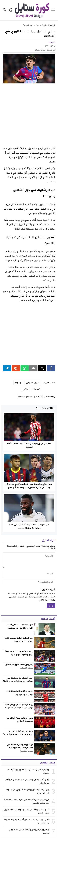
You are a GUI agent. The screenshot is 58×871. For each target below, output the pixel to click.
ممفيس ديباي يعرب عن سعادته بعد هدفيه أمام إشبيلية (29, 445)
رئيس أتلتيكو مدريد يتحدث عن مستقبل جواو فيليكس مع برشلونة (18, 679)
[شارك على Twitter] (42, 368)
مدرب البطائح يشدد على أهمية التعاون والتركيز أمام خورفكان (19, 626)
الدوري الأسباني (33, 382)
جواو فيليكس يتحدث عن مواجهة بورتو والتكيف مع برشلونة (19, 653)
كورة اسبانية (28, 25)
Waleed (52, 42)
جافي (25, 389)
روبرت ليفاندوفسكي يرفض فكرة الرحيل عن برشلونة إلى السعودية (19, 706)
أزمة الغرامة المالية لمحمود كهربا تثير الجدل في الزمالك (18, 639)
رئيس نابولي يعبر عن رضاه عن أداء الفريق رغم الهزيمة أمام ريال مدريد (26, 821)
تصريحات (36, 389)
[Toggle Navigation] (54, 10)
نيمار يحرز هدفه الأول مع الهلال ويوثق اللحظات (19, 666)
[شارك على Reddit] (15, 368)
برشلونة (18, 382)
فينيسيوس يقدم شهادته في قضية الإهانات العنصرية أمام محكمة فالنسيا (20, 748)
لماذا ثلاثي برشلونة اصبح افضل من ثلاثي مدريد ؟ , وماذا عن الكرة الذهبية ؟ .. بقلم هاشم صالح (29, 485)
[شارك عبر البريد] (33, 368)
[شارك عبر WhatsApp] (24, 368)
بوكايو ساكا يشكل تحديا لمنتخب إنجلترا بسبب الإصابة (19, 693)
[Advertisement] (29, 115)
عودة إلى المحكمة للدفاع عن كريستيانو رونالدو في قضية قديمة (18, 733)
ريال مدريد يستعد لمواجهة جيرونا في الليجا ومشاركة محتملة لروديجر (29, 526)
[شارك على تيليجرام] (7, 368)
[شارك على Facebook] (51, 368)
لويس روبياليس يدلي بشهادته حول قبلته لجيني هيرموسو (29, 831)
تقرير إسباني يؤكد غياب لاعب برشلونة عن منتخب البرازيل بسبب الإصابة (26, 811)
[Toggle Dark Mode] (11, 10)
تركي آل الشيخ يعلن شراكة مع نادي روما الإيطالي (20, 719)
